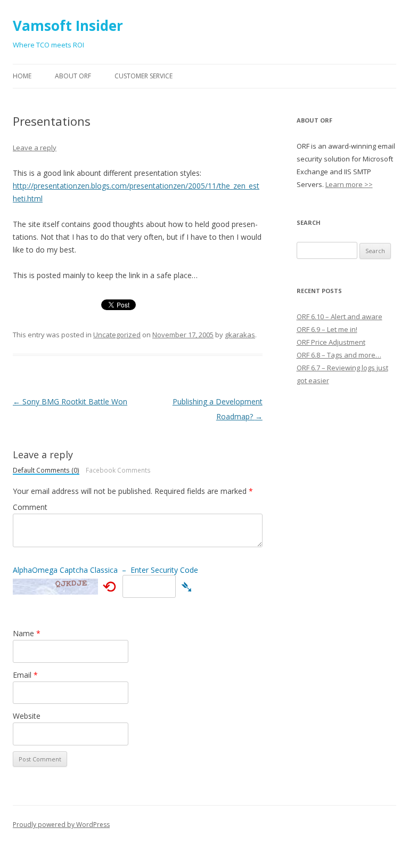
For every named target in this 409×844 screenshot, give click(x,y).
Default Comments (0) (46, 470)
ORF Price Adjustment (331, 342)
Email (25, 675)
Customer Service (143, 75)
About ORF (73, 75)
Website (26, 716)
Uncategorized (117, 334)
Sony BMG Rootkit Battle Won (70, 401)
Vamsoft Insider (68, 25)
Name (26, 633)
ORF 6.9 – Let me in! (327, 329)
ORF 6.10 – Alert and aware (339, 316)
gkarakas (240, 334)
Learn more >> (349, 184)
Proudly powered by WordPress (61, 824)
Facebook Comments (118, 470)
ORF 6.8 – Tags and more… (339, 355)
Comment (30, 507)
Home (22, 75)
